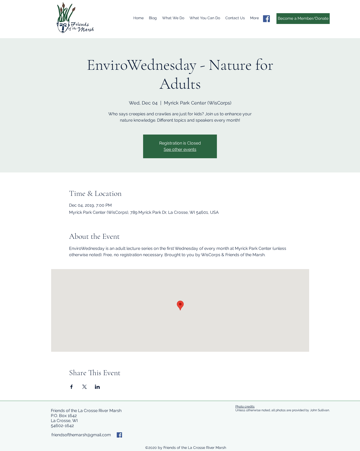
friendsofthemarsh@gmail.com (81, 434)
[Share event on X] (84, 387)
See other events (180, 149)
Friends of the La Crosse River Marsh (86, 410)
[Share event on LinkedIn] (97, 387)
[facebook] (266, 18)
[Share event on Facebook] (71, 387)
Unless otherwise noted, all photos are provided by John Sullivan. (282, 410)
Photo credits (245, 406)
